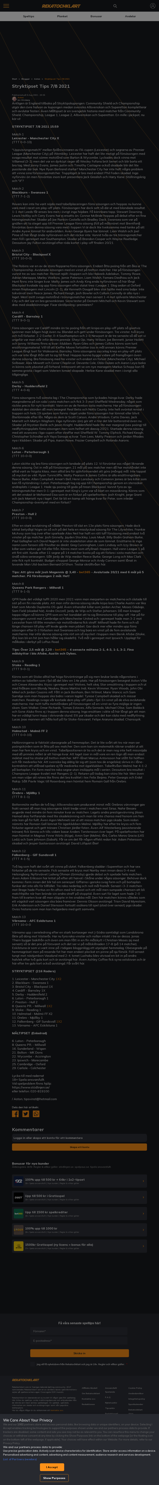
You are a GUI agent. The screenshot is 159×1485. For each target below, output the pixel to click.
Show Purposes (54, 1478)
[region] (79, 1449)
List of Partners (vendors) (20, 1459)
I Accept (52, 1467)
